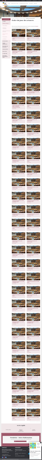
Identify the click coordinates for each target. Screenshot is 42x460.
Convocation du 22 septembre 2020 (33, 404)
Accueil (9, 3)
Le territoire (5, 53)
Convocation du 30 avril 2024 (32, 174)
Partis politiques (5, 25)
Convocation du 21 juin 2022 (33, 282)
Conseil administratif (5, 43)
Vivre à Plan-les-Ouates (14, 3)
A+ (39, 0)
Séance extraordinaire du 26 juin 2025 (33, 92)
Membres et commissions (4, 28)
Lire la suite (14, 40)
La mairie (4, 21)
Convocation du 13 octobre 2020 (18, 404)
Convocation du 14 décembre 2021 (18, 322)
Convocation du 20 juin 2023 (18, 228)
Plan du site (14, 459)
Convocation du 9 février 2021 (32, 377)
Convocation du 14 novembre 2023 (33, 201)
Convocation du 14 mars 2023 (32, 241)
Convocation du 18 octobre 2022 (33, 268)
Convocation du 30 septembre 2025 (18, 92)
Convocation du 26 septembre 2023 (33, 214)
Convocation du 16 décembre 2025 (33, 65)
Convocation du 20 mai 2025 (33, 106)
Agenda (36, 26)
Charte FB (7, 459)
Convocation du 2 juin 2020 (33, 418)
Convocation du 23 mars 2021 (17, 377)
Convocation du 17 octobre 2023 (18, 214)
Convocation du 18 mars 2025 (32, 120)
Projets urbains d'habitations (21, 430)
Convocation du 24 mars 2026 (32, 52)
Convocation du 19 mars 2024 (17, 188)
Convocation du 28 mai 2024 (18, 174)
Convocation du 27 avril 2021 (32, 364)
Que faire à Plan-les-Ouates (23, 3)
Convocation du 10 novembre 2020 (33, 391)
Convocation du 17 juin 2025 (33, 337)
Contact (18, 459)
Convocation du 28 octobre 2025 (33, 79)
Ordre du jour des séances (5, 34)
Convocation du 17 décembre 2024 (33, 134)
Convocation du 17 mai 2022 (18, 295)
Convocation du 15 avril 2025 (17, 120)
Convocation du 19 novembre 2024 (18, 147)
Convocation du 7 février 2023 (17, 255)
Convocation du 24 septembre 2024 (18, 161)
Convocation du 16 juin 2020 (18, 418)
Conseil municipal (6, 23)
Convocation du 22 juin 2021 (33, 350)
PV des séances (5, 36)
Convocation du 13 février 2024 (32, 188)
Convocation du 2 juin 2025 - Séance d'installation (18, 106)
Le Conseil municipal (22, 18)
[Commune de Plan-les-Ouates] (5, 3)
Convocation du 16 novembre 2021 (33, 322)
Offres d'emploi (5, 49)
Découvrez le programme (34, 458)
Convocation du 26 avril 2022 (32, 295)
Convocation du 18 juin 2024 (33, 161)
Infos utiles (5, 51)
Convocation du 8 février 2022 (32, 309)
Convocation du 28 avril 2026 (17, 52)
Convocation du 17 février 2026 (18, 65)
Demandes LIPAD (11, 459)
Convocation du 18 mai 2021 (18, 364)
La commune (31, 3)
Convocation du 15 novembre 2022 (18, 268)
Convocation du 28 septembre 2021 (18, 350)
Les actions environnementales (5, 56)
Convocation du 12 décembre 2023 (18, 201)
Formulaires (8, 429)
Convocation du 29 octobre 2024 (33, 147)
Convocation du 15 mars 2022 (17, 309)
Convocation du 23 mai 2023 (33, 228)
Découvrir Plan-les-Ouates (5, 46)
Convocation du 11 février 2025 (18, 134)
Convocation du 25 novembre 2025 (18, 79)
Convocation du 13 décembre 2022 (33, 255)
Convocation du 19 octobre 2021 (18, 337)
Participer (35, 3)
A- (38, 0)
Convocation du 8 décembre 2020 (18, 391)
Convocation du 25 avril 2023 (17, 241)
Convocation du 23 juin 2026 (18, 38)
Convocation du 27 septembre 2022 (18, 282)
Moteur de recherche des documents (6, 31)
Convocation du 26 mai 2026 (33, 38)
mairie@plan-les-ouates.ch (6, 455)
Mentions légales (4, 459)
